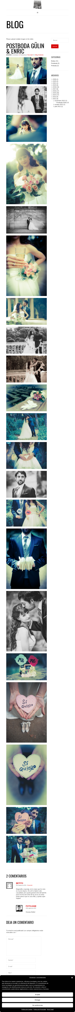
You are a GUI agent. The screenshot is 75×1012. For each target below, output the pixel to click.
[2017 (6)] (52, 89)
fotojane (31, 906)
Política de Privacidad (39, 1009)
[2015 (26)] (52, 93)
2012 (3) (55, 98)
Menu (37, 12)
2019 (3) (55, 85)
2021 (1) (55, 83)
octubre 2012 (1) (60, 104)
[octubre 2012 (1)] (54, 104)
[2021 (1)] (52, 83)
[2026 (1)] (52, 79)
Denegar (37, 1000)
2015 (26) (56, 93)
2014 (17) (56, 95)
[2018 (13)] (52, 87)
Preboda (54, 65)
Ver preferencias (37, 1005)
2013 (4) (55, 97)
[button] (72, 978)
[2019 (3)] (52, 85)
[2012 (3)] (52, 98)
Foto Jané (30, 54)
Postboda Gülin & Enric (63, 102)
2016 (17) (56, 91)
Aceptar (37, 994)
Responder (30, 885)
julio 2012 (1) (59, 106)
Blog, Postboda (39, 54)
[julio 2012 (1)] (54, 106)
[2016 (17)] (52, 91)
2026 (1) (55, 79)
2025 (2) (55, 81)
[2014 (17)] (52, 95)
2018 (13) (56, 87)
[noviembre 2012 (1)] (54, 100)
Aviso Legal (50, 1009)
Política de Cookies (27, 1009)
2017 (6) (55, 89)
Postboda (54, 63)
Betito (19, 883)
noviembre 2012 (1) (61, 100)
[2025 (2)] (52, 81)
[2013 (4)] (52, 97)
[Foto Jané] (37, 5)
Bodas (53, 61)
